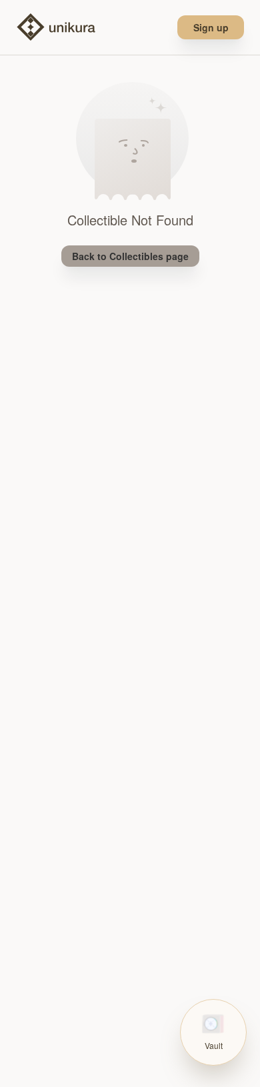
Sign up (211, 27)
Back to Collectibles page (130, 256)
